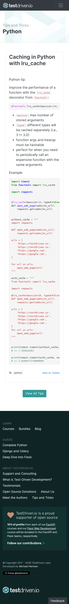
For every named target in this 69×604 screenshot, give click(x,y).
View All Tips (34, 393)
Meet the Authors (15, 497)
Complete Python (15, 445)
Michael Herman (28, 566)
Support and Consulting (19, 473)
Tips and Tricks (16, 25)
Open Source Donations (19, 491)
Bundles (24, 429)
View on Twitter (51, 372)
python (18, 372)
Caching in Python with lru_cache (32, 60)
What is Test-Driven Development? (27, 479)
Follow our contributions (24, 543)
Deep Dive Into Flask (17, 457)
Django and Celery (16, 451)
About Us (47, 491)
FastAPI (50, 524)
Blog (38, 429)
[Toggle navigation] (61, 5)
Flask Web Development (41, 528)
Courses (8, 429)
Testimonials (12, 485)
